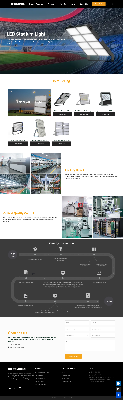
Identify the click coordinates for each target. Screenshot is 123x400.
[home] (17, 4)
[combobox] (66, 336)
